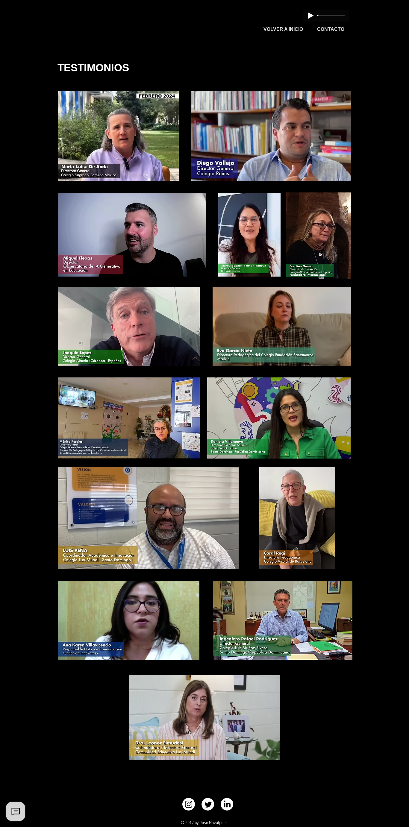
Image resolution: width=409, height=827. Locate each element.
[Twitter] (208, 804)
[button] (171, 174)
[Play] (310, 16)
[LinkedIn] (227, 804)
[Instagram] (188, 804)
